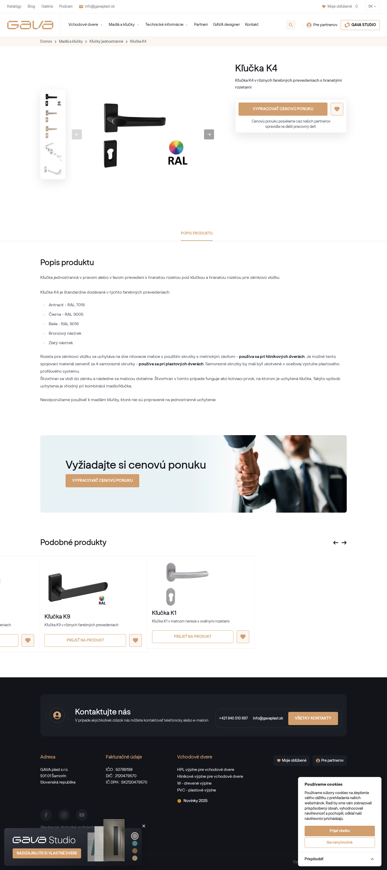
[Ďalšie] (209, 134)
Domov (46, 41)
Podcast (66, 6)
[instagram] (64, 815)
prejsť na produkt (85, 640)
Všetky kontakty (313, 718)
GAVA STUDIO (363, 25)
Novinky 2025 (195, 801)
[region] (53, 134)
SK (370, 6)
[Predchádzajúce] (77, 134)
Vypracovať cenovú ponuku (283, 109)
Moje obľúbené (343, 6)
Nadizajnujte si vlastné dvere (47, 853)
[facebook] (46, 815)
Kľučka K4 (138, 41)
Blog (31, 6)
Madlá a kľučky (71, 41)
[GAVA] (30, 25)
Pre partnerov (325, 25)
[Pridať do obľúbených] (337, 109)
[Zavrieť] (144, 826)
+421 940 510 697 (233, 718)
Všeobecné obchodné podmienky (68, 827)
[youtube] (82, 815)
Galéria (47, 6)
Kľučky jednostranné (106, 41)
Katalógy (14, 6)
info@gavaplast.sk (100, 6)
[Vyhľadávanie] (291, 25)
